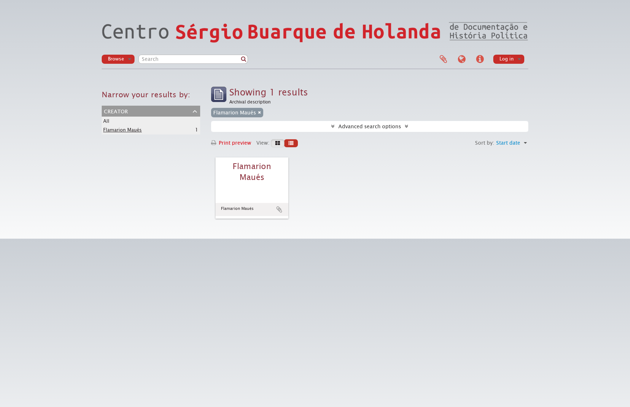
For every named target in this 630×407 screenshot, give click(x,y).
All (106, 121)
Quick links (480, 59)
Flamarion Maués (122, 130)
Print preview (234, 143)
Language (461, 59)
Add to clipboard (279, 209)
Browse (116, 59)
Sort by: (484, 143)
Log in (506, 59)
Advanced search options (369, 126)
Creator (116, 110)
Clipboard (443, 59)
